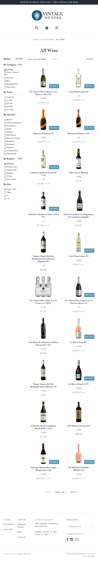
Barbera (9, 120)
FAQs (20, 532)
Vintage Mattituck (24, 554)
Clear (20, 65)
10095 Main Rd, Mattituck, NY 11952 (80, 554)
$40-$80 (9, 107)
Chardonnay (10, 126)
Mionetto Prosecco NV (43, 134)
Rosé (8, 81)
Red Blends (10, 141)
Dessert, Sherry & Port (11, 74)
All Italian (10, 164)
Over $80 (9, 110)
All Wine (9, 70)
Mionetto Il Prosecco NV (79, 134)
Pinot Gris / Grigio (13, 138)
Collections (47, 40)
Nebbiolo (9, 132)
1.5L (8, 198)
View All (19, 59)
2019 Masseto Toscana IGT (78, 426)
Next (73, 492)
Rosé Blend (10, 144)
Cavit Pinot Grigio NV (78, 92)
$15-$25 (9, 100)
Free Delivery (9, 524)
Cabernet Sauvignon (13, 123)
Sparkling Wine (12, 84)
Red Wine (9, 78)
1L (7, 195)
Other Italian (11, 179)
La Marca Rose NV (78, 342)
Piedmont (10, 173)
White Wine (10, 87)
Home (36, 40)
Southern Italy (11, 170)
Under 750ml (11, 189)
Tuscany (9, 176)
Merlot (8, 129)
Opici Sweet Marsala (78, 173)
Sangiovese (10, 147)
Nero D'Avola (11, 135)
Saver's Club (8, 529)
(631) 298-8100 (88, 556)
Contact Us (22, 537)
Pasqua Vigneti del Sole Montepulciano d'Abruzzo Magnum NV (43, 259)
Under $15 (10, 97)
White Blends (11, 154)
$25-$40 (9, 103)
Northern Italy (11, 167)
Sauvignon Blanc (12, 151)
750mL (8, 192)
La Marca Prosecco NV (78, 384)
